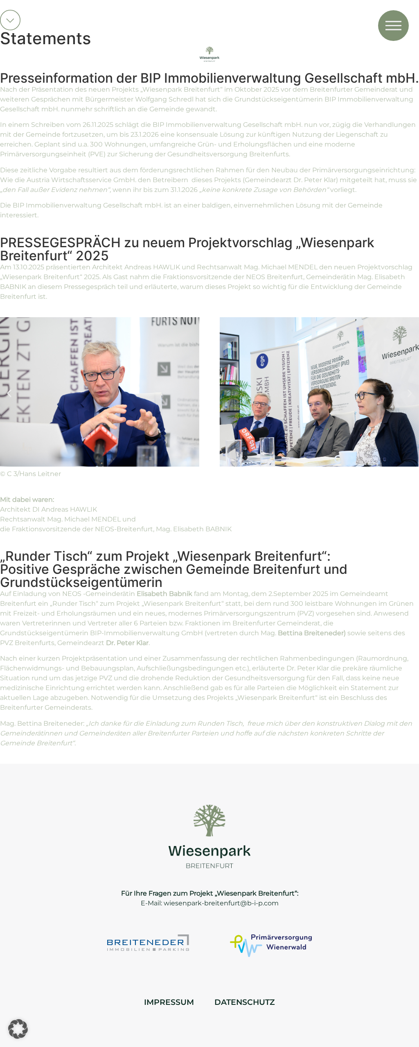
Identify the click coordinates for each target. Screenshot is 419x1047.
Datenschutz (244, 1002)
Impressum (169, 1002)
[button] (9, 393)
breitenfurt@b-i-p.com (241, 903)
